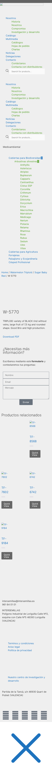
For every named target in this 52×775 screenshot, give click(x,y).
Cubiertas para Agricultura (23, 251)
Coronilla (25, 189)
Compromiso (19, 28)
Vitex (23, 248)
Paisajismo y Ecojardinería (23, 258)
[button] (26, 78)
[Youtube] (34, 715)
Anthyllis (24, 164)
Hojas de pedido (21, 45)
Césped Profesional (19, 262)
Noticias (10, 52)
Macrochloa (26, 210)
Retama (24, 227)
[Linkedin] (44, 715)
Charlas (16, 49)
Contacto (11, 59)
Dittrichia (25, 199)
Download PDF (11, 336)
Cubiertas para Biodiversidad (25, 157)
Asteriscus (25, 168)
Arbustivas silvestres (25, 161)
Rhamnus (25, 230)
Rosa (23, 234)
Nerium (24, 220)
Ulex (22, 244)
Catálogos (17, 42)
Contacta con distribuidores (27, 66)
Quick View (35, 453)
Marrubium (26, 213)
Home (4, 272)
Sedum (24, 241)
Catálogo (11, 35)
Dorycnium (26, 203)
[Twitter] (15, 715)
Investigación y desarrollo (26, 32)
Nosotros (11, 18)
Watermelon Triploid (21, 272)
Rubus (23, 237)
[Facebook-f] (5, 715)
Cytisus (24, 196)
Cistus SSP (26, 185)
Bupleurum (26, 175)
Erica (23, 206)
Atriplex (24, 171)
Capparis (25, 178)
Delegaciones (13, 56)
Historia (16, 21)
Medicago (25, 217)
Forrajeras (14, 255)
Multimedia (12, 39)
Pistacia (24, 224)
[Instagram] (24, 715)
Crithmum (25, 192)
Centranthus (27, 182)
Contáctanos (19, 63)
